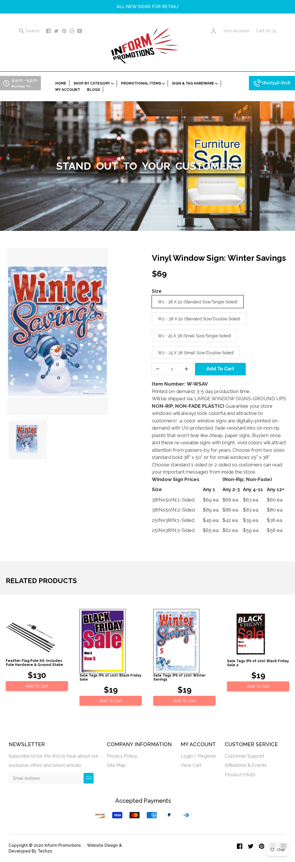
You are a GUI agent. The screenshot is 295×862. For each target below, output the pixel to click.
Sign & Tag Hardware (193, 83)
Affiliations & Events (246, 765)
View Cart (191, 765)
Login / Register (198, 756)
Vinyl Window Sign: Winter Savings (219, 258)
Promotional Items (141, 83)
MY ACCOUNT (67, 90)
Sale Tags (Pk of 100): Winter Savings (179, 677)
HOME (60, 83)
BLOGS (93, 90)
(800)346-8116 (275, 83)
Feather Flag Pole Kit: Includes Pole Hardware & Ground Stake (34, 663)
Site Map (116, 765)
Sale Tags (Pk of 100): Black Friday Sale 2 (258, 663)
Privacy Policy (122, 756)
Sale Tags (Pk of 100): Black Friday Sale (110, 677)
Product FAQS (240, 774)
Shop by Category (92, 83)
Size (157, 291)
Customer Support (244, 756)
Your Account (236, 30)
